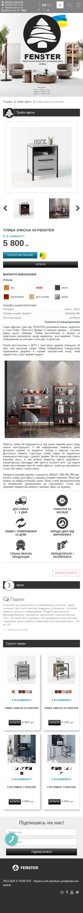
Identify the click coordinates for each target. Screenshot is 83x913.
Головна (7, 101)
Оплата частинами (20, 255)
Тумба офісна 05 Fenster (61, 708)
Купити (41, 264)
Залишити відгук (66, 572)
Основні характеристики (19, 305)
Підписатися (41, 852)
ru (49, 5)
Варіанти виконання (19, 274)
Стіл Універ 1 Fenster (21, 787)
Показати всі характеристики (62, 322)
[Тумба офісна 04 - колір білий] (41, 157)
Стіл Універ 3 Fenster (61, 787)
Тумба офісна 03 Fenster (21, 708)
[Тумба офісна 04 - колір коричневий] (24, 208)
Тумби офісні (24, 101)
